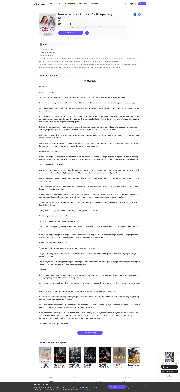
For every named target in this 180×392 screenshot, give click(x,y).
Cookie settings (137, 387)
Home (51, 4)
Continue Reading (90, 332)
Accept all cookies (117, 387)
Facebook (169, 376)
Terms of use (99, 381)
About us (51, 381)
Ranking (58, 4)
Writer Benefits (83, 4)
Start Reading (70, 33)
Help (74, 381)
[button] (70, 33)
